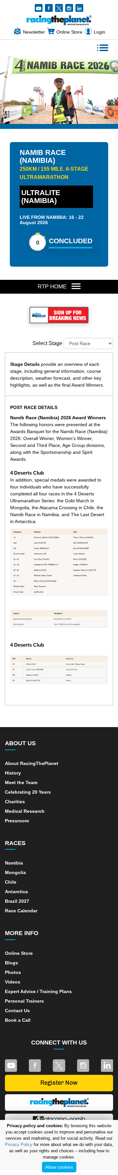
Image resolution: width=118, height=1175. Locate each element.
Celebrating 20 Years (28, 792)
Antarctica (16, 891)
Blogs (11, 962)
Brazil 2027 (17, 901)
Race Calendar (21, 910)
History (13, 773)
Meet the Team (21, 782)
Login (99, 32)
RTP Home (52, 286)
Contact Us (17, 1010)
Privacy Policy (18, 1144)
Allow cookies (59, 1167)
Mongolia (15, 872)
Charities (15, 801)
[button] (25, 88)
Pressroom (17, 820)
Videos (12, 981)
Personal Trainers (24, 1001)
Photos (13, 972)
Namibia (14, 863)
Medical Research (25, 811)
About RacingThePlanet (31, 763)
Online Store (69, 32)
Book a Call (17, 1020)
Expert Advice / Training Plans (38, 991)
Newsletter (34, 32)
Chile (10, 882)
